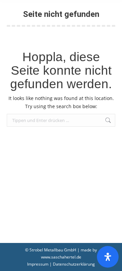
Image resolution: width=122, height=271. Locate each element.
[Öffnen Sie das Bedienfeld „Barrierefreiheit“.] (108, 257)
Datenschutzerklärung (74, 264)
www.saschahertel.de (61, 257)
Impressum (37, 264)
